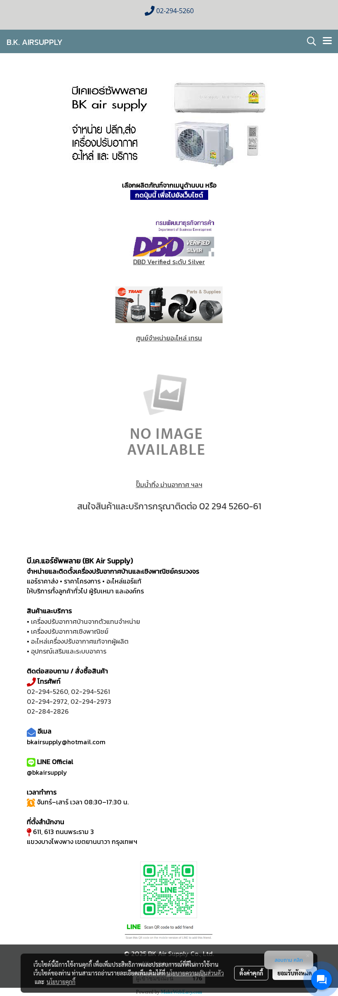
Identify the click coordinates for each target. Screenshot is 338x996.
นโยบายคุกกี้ (61, 981)
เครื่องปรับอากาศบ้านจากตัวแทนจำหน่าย (85, 621)
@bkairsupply (47, 772)
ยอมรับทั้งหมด (294, 973)
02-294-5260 (47, 691)
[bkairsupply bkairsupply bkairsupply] (169, 123)
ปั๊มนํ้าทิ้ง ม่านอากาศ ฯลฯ (169, 485)
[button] (308, 41)
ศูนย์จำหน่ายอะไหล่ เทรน (169, 338)
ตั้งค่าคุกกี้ (251, 973)
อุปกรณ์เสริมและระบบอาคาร (68, 651)
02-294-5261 (90, 691)
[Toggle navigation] (327, 41)
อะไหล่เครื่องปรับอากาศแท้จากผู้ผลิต (80, 641)
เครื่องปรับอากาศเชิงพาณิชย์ (69, 631)
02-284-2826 (48, 711)
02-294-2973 (90, 701)
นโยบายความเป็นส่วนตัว (195, 973)
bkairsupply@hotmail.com (66, 742)
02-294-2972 (47, 701)
